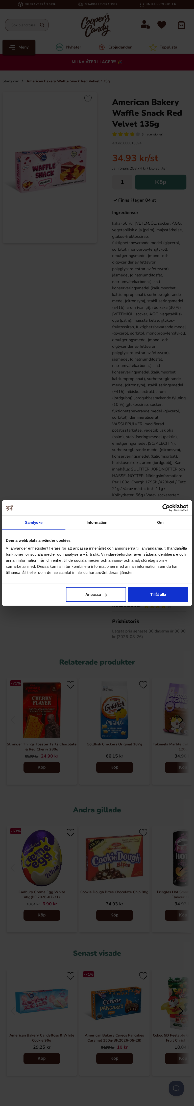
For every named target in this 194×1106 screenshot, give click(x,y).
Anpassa (93, 594)
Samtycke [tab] (33, 522)
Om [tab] (160, 522)
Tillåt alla (158, 594)
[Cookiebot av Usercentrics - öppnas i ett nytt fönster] (166, 507)
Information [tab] (97, 522)
